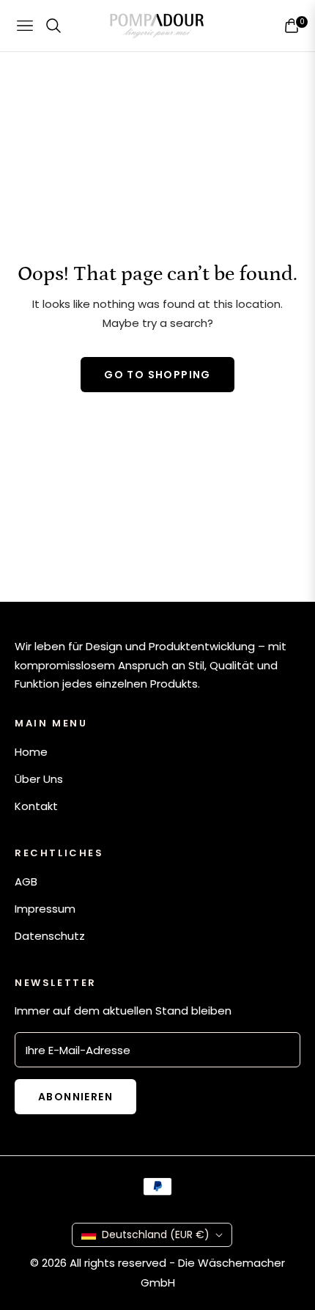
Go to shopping (157, 374)
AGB (26, 881)
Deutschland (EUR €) (156, 1234)
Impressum (45, 908)
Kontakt (36, 806)
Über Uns (39, 779)
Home (31, 751)
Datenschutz (50, 935)
